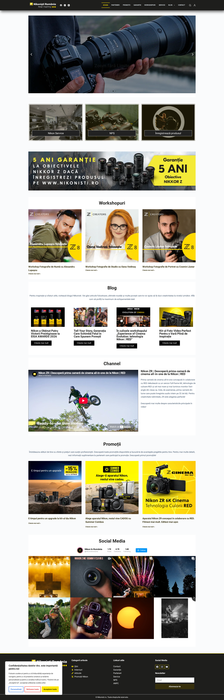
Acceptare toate (50, 689)
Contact (181, 5)
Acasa (105, 5)
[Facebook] (61, 5)
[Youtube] (167, 667)
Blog (170, 5)
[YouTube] (69, 5)
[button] (31, 54)
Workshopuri (150, 5)
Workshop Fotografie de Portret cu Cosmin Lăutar (168, 266)
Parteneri (115, 5)
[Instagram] (65, 5)
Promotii (126, 5)
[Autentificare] (195, 5)
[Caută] (190, 5)
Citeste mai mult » (34, 274)
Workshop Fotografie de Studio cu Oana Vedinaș (110, 266)
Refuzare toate (32, 689)
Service (162, 5)
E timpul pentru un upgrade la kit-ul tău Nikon (52, 518)
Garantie (137, 5)
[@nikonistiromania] (80, 550)
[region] (33, 678)
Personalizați (16, 689)
